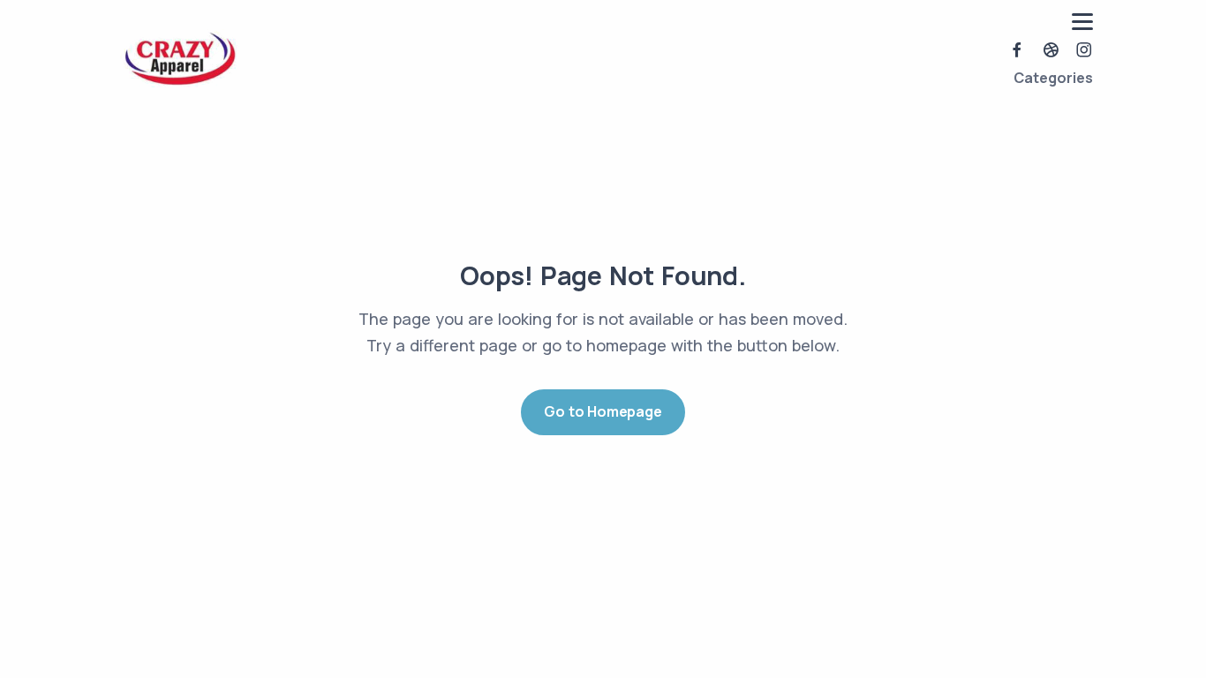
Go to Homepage (602, 411)
